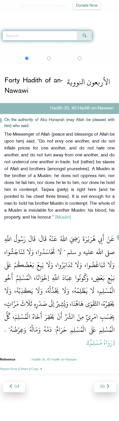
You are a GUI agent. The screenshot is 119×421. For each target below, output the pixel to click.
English (36, 58)
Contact (88, 404)
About (12, 404)
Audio (102, 16)
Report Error (9, 369)
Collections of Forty (31, 45)
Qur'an (33, 16)
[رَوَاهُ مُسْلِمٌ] (101, 343)
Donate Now (87, 5)
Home (7, 45)
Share (24, 369)
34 (16, 387)
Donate (106, 404)
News (26, 404)
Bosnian (99, 58)
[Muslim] (63, 217)
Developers (66, 404)
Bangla (63, 58)
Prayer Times (79, 16)
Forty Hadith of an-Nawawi (73, 45)
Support (44, 404)
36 (103, 387)
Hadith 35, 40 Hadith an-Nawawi (54, 359)
